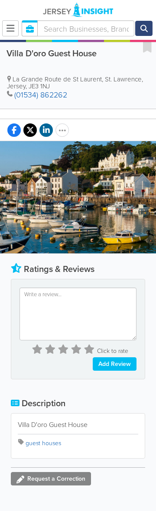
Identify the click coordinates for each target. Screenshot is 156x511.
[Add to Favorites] (147, 46)
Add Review (114, 363)
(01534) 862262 (40, 94)
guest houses (43, 443)
